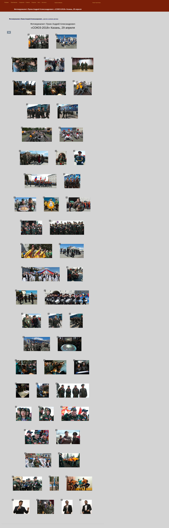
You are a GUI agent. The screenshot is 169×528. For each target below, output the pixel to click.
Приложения (14, 2)
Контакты (44, 2)
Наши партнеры (96, 2)
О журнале (21, 2)
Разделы (34, 2)
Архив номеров (58, 2)
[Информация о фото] (28, 35)
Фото (39, 2)
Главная (28, 2)
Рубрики (6, 2)
